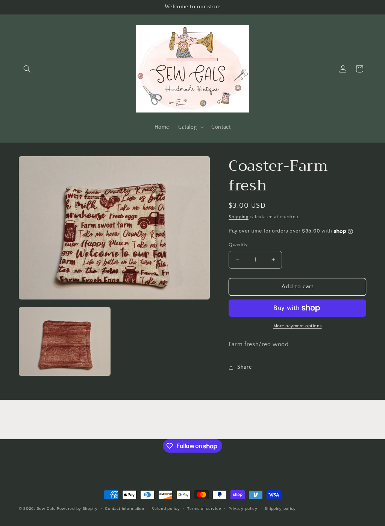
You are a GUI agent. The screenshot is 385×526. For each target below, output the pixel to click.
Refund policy (166, 508)
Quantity (238, 244)
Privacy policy (243, 508)
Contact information (124, 508)
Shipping (239, 216)
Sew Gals (46, 508)
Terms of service (204, 508)
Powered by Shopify (77, 508)
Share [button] (244, 367)
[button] (27, 69)
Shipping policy (280, 508)
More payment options (297, 326)
